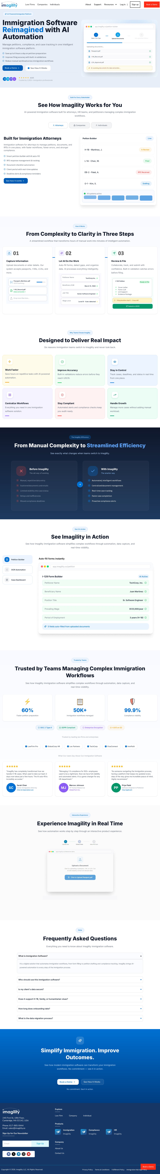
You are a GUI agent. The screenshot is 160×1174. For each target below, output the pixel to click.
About (88, 4)
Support (97, 4)
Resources (109, 4)
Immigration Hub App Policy (137, 1169)
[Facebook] (8, 1154)
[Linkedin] (18, 1154)
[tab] (58, 125)
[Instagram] (24, 1154)
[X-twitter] (14, 1154)
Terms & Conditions (102, 1169)
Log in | (124, 4)
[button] (18, 14)
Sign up (135, 4)
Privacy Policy (87, 1169)
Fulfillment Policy (118, 1169)
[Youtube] (28, 1154)
